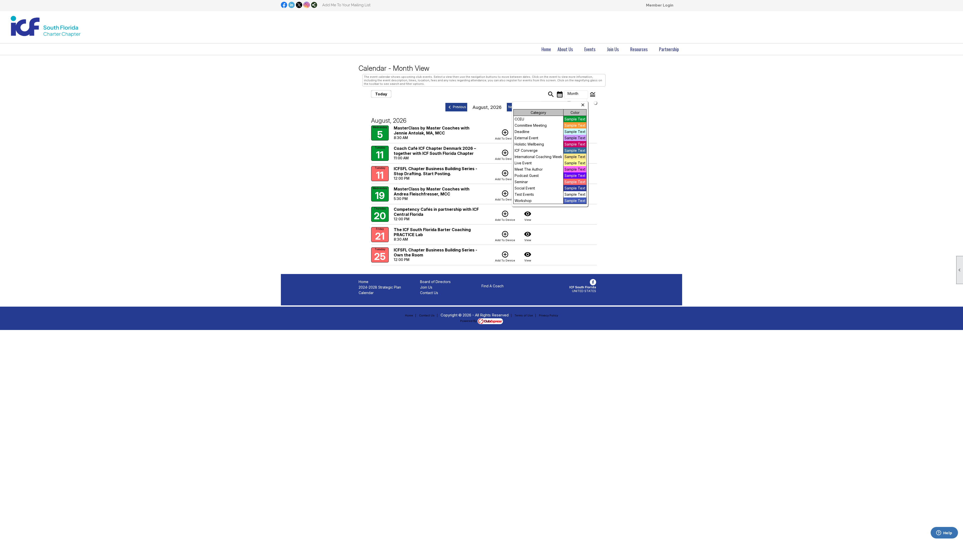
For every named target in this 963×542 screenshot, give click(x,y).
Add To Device (505, 134)
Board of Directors (435, 282)
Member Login (659, 5)
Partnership (669, 49)
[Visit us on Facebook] (284, 5)
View (527, 216)
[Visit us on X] (299, 5)
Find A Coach (493, 286)
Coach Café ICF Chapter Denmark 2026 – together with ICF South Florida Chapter (435, 151)
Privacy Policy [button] (548, 315)
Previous (456, 107)
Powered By (468, 321)
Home (546, 49)
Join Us (426, 287)
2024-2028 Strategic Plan (380, 287)
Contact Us (429, 293)
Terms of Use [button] (524, 315)
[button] (567, 49)
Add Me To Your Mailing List (346, 5)
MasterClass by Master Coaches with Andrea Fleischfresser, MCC (431, 191)
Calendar (366, 293)
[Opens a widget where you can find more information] (944, 533)
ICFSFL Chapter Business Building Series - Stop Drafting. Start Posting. (435, 171)
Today (381, 94)
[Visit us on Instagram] (306, 5)
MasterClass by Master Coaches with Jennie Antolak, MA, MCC (431, 130)
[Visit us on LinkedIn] (291, 5)
